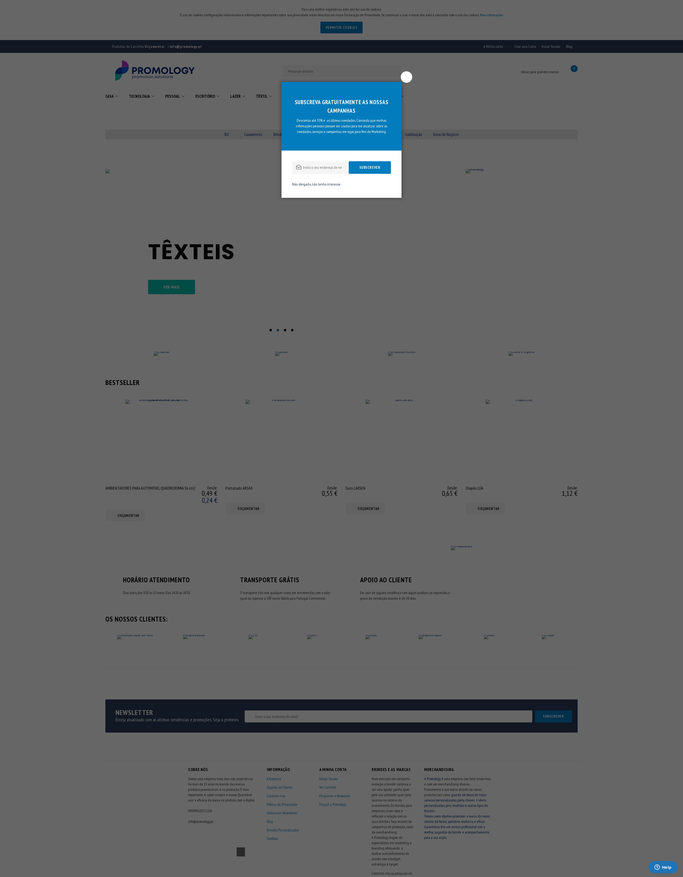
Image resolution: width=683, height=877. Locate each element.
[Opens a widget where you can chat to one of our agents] (663, 867)
